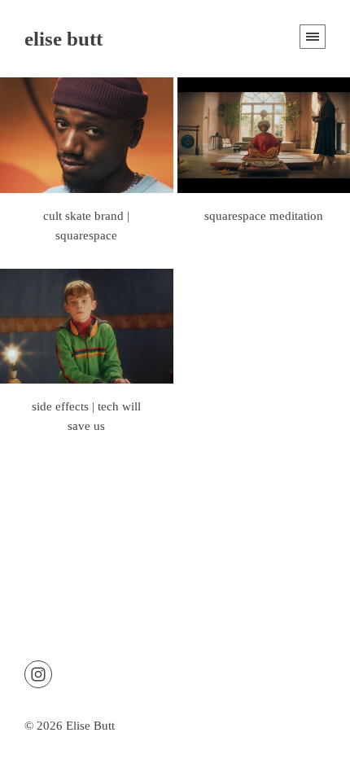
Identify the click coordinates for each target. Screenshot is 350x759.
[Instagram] (38, 672)
